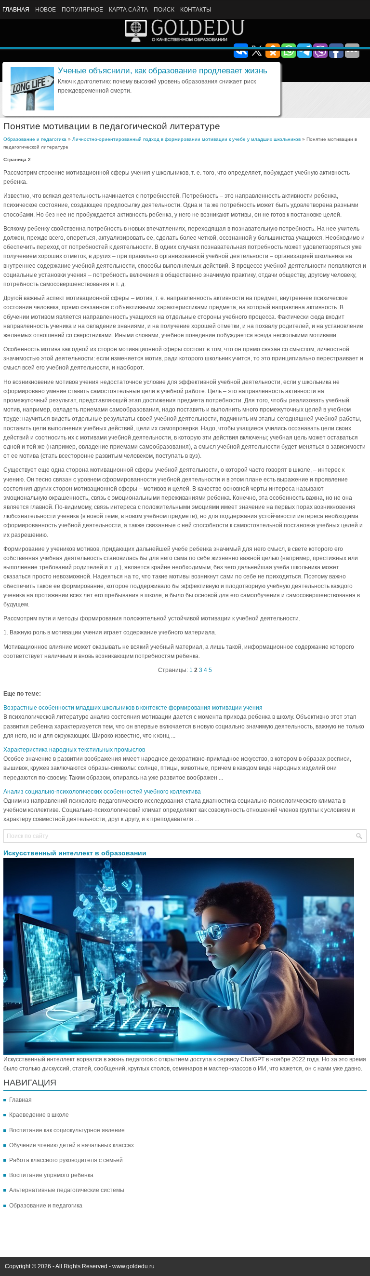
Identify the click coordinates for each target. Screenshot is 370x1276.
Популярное (82, 9)
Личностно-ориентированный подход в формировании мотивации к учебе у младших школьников (186, 139)
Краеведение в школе (39, 1114)
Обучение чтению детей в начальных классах (71, 1145)
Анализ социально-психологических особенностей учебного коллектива (102, 791)
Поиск (164, 9)
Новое (45, 9)
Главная (15, 9)
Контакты (195, 9)
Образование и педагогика (34, 139)
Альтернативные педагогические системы (66, 1190)
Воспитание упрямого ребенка (51, 1175)
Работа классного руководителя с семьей (66, 1160)
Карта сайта (128, 9)
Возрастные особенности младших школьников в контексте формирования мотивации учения (133, 707)
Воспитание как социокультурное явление (67, 1130)
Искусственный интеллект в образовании (74, 853)
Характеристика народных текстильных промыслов (74, 749)
